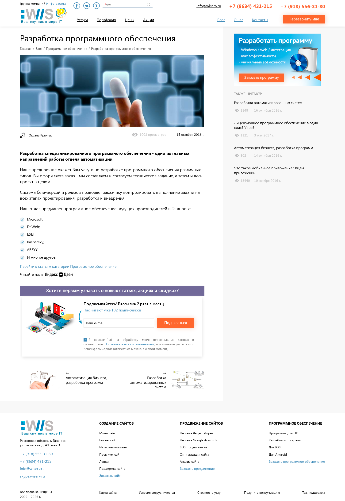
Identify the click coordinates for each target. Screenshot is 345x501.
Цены (129, 19)
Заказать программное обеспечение (297, 461)
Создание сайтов (116, 423)
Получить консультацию (262, 492)
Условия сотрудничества (157, 492)
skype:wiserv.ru (32, 476)
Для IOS (274, 447)
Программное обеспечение (66, 48)
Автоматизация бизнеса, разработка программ (273, 147)
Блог (221, 19)
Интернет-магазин (113, 447)
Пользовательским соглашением (130, 344)
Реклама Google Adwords (198, 440)
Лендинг (105, 461)
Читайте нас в (31, 274)
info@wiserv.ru (208, 5)
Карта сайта (108, 492)
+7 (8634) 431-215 (250, 6)
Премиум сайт (110, 454)
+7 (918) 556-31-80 (302, 6)
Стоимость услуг (209, 492)
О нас (238, 19)
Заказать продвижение (197, 468)
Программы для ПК (283, 433)
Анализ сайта (189, 461)
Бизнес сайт (108, 440)
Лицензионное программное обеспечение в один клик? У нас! (276, 125)
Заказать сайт (109, 476)
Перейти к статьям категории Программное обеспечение (68, 266)
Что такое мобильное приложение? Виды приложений (269, 170)
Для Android (278, 454)
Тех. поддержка (313, 492)
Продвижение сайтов (201, 423)
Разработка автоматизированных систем (268, 102)
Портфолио (106, 19)
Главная (25, 48)
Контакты (260, 19)
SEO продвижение (193, 447)
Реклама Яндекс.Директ (197, 433)
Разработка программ (285, 440)
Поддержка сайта (112, 468)
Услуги (82, 19)
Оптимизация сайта (194, 454)
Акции (148, 19)
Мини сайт (107, 433)
